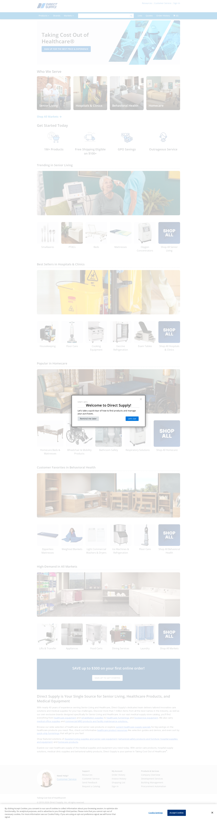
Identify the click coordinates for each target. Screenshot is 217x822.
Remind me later (88, 418)
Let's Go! (132, 418)
